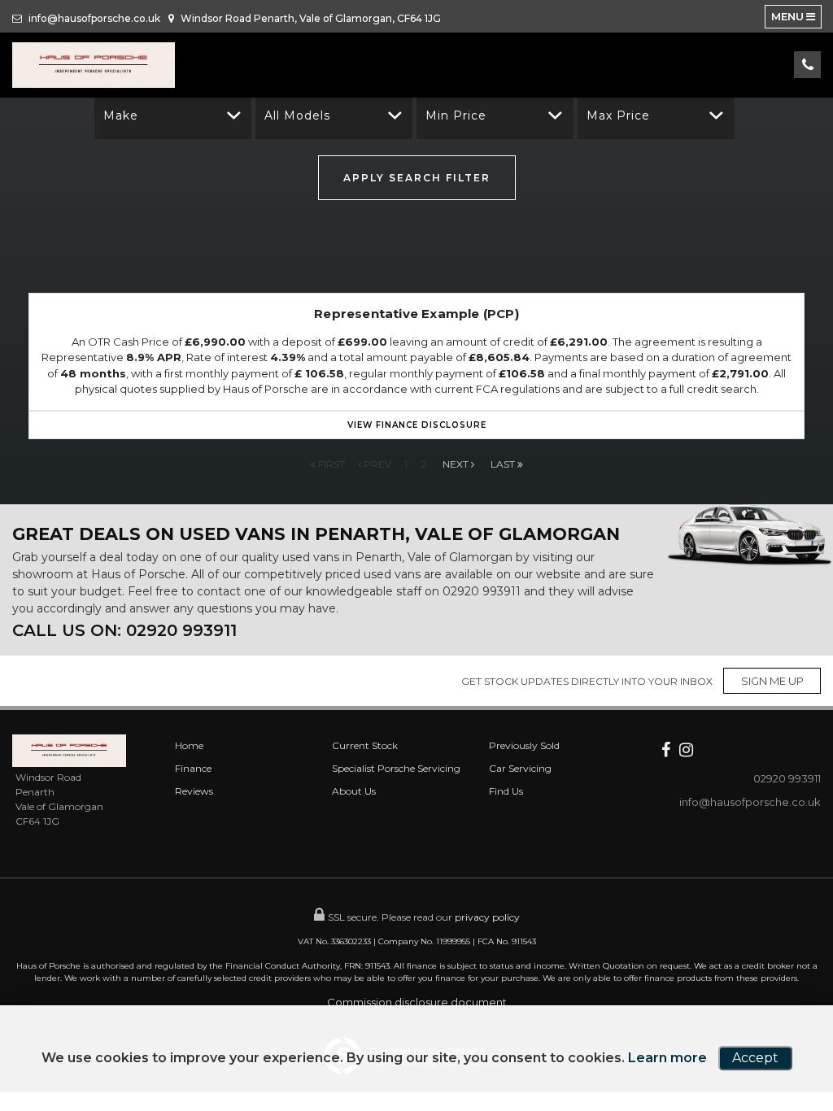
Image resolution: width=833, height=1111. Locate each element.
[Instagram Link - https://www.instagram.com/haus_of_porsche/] (686, 749)
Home (189, 745)
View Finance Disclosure (416, 425)
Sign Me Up (772, 680)
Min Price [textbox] (455, 115)
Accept (755, 1057)
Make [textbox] (120, 115)
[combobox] (172, 116)
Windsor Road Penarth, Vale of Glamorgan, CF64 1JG (309, 18)
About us (354, 791)
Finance (193, 768)
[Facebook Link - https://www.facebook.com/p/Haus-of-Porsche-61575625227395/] (666, 749)
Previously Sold (524, 745)
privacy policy (487, 917)
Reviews (194, 791)
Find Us (506, 791)
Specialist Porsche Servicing (396, 768)
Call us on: (124, 630)
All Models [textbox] (297, 115)
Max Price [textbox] (618, 115)
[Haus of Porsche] (93, 65)
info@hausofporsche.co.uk (93, 18)
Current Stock (365, 745)
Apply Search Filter (417, 178)
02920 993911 (482, 591)
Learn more (667, 1057)
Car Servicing (520, 768)
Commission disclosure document (417, 1002)
